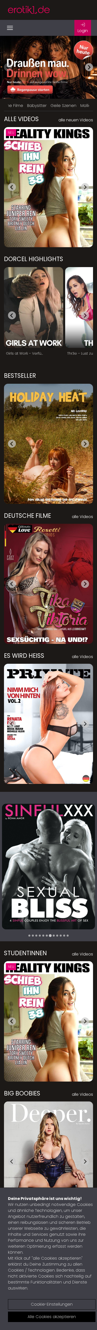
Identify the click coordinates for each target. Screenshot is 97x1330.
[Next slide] (89, 67)
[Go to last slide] (12, 187)
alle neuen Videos (75, 120)
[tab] (29, 936)
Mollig (85, 105)
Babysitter (37, 105)
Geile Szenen (63, 105)
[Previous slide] (8, 67)
